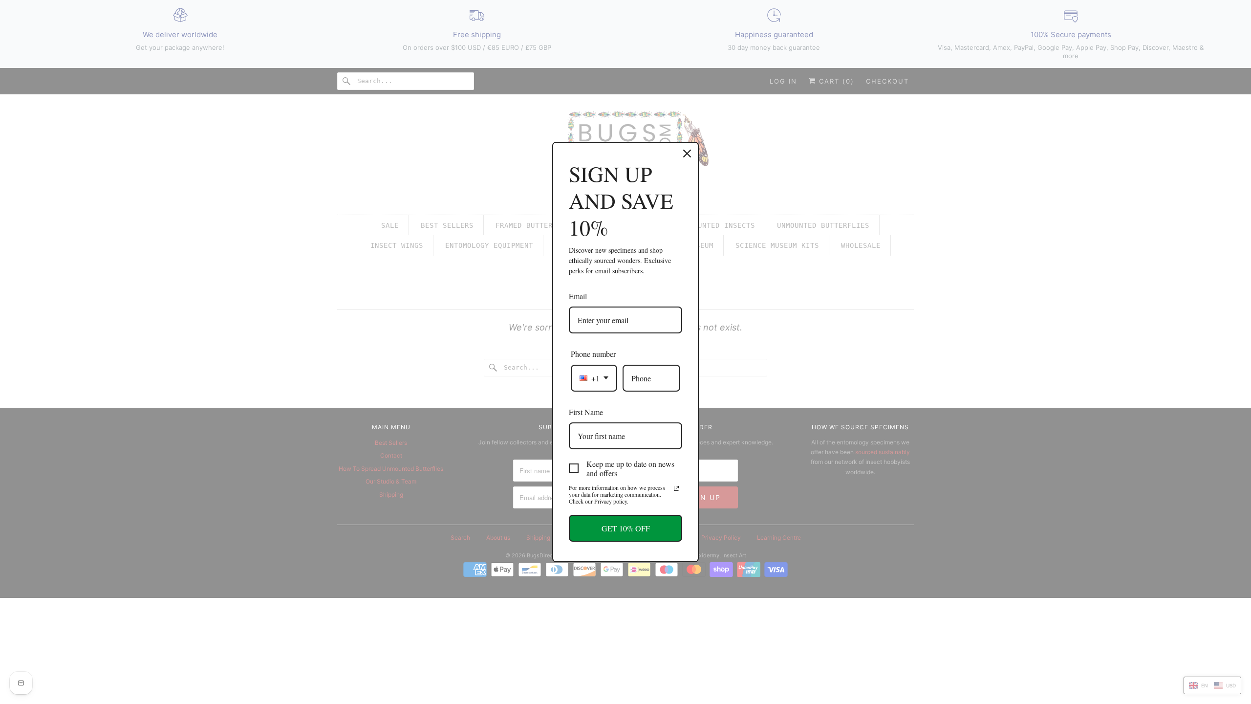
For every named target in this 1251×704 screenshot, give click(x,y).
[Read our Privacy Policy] (676, 488)
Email (578, 296)
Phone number (593, 354)
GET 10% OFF (626, 528)
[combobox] (594, 378)
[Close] (687, 153)
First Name (586, 412)
